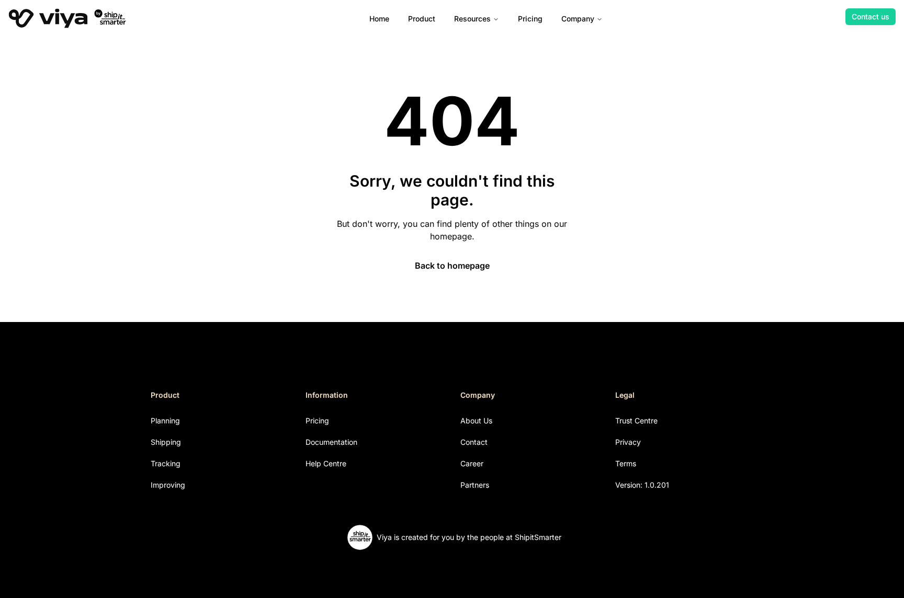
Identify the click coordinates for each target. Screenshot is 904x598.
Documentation (331, 442)
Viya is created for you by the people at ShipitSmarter (469, 537)
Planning (165, 420)
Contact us (870, 16)
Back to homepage (452, 265)
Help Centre (326, 463)
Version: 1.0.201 (642, 484)
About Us (476, 420)
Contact (474, 442)
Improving (168, 484)
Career (471, 463)
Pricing (530, 18)
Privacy (628, 442)
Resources (472, 18)
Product (421, 18)
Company (577, 18)
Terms (625, 463)
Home (379, 18)
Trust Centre (636, 420)
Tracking (165, 463)
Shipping (166, 442)
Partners (474, 484)
